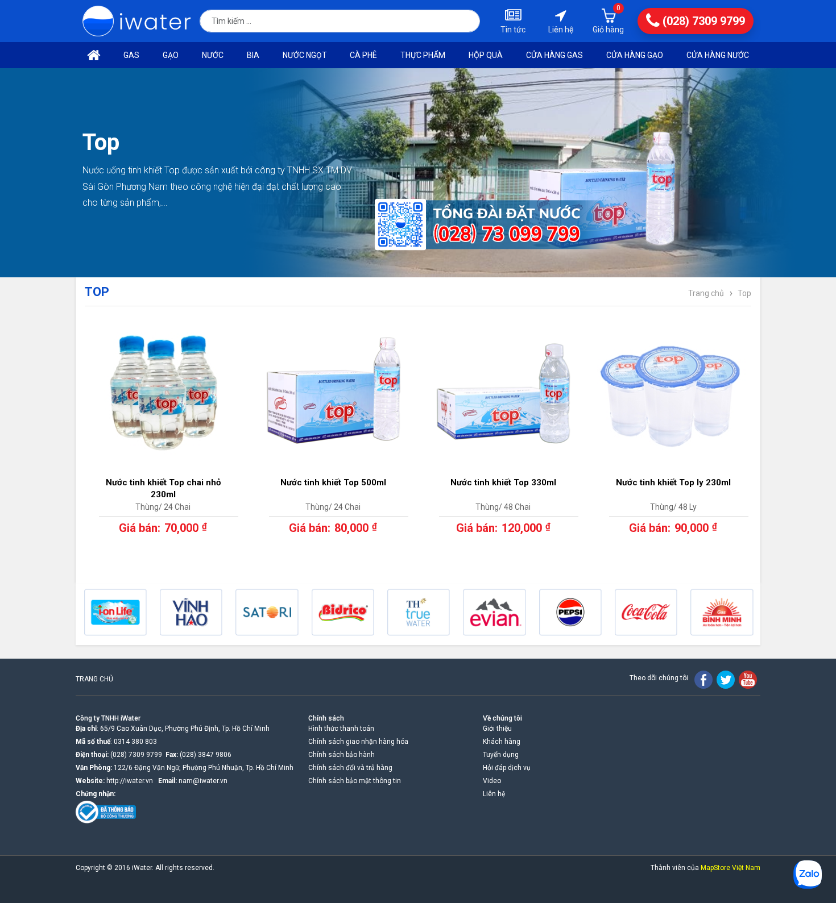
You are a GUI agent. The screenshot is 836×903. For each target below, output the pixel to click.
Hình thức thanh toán (341, 729)
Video (492, 781)
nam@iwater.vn (203, 781)
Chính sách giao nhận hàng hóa (358, 742)
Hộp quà (486, 55)
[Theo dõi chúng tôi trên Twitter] (725, 679)
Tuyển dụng (501, 755)
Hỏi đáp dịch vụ (507, 768)
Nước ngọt (305, 55)
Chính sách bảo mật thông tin (354, 781)
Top (744, 293)
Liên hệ (494, 794)
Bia (253, 55)
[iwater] (136, 21)
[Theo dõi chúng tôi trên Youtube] (748, 679)
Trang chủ (706, 293)
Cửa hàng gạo (634, 55)
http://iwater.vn (129, 781)
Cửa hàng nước (717, 55)
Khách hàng (501, 742)
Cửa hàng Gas (554, 55)
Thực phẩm (422, 55)
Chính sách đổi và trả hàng (350, 768)
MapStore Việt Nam (730, 868)
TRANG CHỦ (94, 679)
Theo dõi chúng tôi (659, 678)
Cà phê (363, 55)
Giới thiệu (497, 729)
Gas (131, 55)
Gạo (171, 55)
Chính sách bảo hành (341, 755)
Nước (213, 55)
